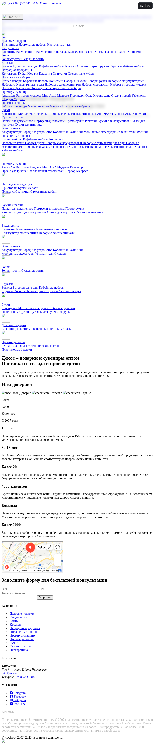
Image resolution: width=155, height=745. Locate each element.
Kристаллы (10, 73)
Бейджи (7, 106)
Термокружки (100, 66)
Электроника (11, 128)
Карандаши (10, 113)
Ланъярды (20, 106)
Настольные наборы (33, 44)
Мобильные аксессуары (100, 132)
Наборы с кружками (96, 84)
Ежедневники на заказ (52, 51)
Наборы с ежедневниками (123, 51)
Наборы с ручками (62, 113)
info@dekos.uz (11, 673)
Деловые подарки (14, 41)
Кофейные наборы (52, 66)
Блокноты (9, 51)
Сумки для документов (114, 121)
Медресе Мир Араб (43, 95)
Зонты (6, 55)
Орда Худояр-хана (98, 95)
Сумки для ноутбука (61, 212)
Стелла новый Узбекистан (129, 95)
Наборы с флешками (16, 88)
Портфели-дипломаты (49, 121)
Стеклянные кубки (81, 73)
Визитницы (10, 44)
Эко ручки (139, 113)
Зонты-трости (11, 59)
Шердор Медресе (13, 99)
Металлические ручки (33, 113)
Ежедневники (26, 51)
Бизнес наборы (12, 81)
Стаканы (83, 66)
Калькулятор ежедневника (86, 51)
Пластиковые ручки (90, 113)
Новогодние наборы (45, 88)
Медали (33, 73)
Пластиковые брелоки (77, 106)
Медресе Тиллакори (71, 95)
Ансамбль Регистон (16, 95)
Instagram (19, 700)
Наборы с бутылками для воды (23, 84)
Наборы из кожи (75, 81)
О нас (44, 3)
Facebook (19, 696)
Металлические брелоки (45, 106)
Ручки (6, 110)
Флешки (142, 132)
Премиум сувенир (14, 92)
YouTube (19, 704)
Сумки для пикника (28, 124)
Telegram (19, 693)
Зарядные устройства (38, 132)
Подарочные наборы (16, 77)
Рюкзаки (91, 121)
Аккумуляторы (12, 132)
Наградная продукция (17, 70)
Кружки (7, 62)
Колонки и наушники (68, 132)
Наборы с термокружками (128, 84)
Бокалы (7, 66)
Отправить (45, 597)
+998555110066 (25, 677)
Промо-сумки (75, 121)
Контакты (55, 3)
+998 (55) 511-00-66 (26, 3)
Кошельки (56, 81)
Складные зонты (32, 59)
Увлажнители (126, 132)
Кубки (22, 73)
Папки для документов (18, 121)
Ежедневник (10, 48)
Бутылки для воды (26, 66)
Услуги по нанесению (22, 10)
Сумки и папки (12, 117)
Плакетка (46, 73)
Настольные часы (59, 44)
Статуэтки (60, 73)
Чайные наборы (134, 66)
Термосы (116, 66)
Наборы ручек (97, 81)
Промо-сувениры (13, 102)
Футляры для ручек (118, 113)
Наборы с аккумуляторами (126, 81)
